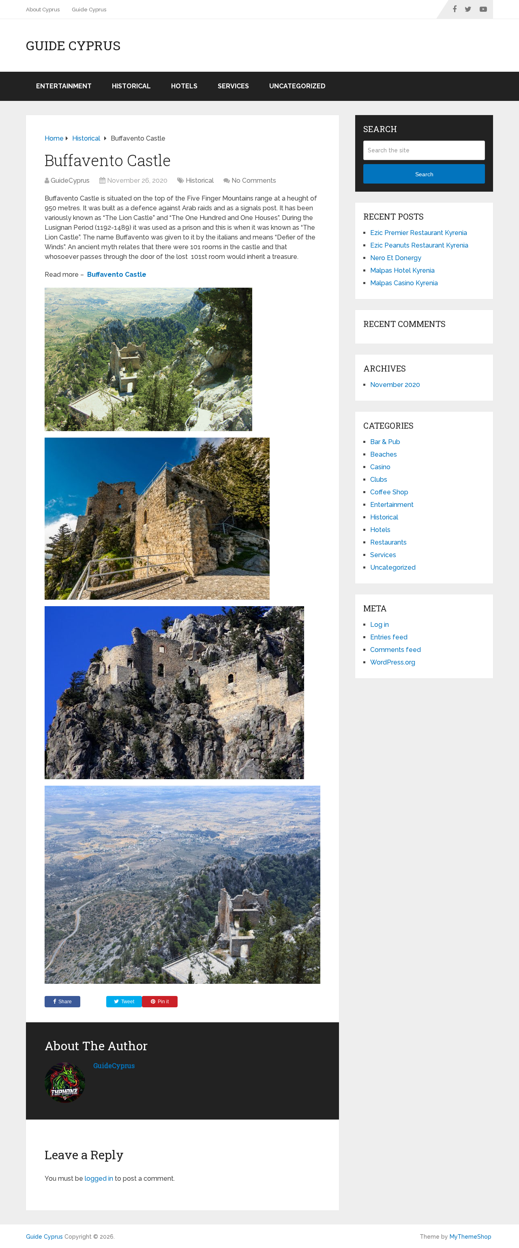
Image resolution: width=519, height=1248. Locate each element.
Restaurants (388, 542)
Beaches (383, 454)
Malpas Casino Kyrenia (404, 283)
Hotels (184, 86)
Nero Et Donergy (395, 258)
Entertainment (64, 86)
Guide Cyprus (89, 9)
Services (233, 86)
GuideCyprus (70, 180)
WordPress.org (392, 662)
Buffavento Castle (116, 274)
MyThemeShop (470, 1236)
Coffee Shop (389, 492)
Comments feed (395, 650)
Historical (131, 86)
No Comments (254, 180)
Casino (380, 467)
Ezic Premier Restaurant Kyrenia (418, 233)
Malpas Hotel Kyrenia (402, 270)
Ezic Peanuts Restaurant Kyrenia (419, 245)
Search (424, 174)
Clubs (378, 479)
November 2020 (395, 385)
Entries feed (388, 637)
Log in (379, 624)
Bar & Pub (385, 442)
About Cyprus (43, 9)
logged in (99, 1178)
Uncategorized (297, 86)
